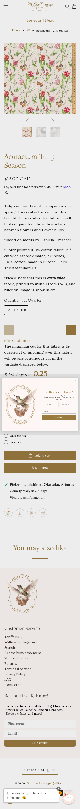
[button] (68, 797)
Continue (59, 417)
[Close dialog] (75, 380)
